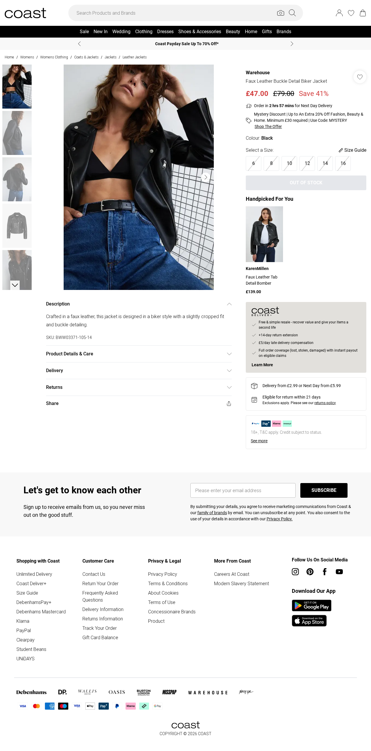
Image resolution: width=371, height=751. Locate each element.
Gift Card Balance (100, 637)
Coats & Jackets (86, 57)
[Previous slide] (79, 43)
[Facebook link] (324, 571)
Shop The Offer (268, 126)
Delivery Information (102, 609)
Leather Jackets (135, 57)
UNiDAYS (25, 658)
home (9, 57)
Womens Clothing (54, 57)
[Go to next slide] (205, 177)
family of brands (212, 512)
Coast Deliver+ (31, 583)
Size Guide (27, 593)
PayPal (23, 630)
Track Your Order (99, 628)
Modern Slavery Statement (241, 583)
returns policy (325, 403)
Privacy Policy (162, 574)
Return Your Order (100, 583)
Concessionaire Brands (172, 612)
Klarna (22, 621)
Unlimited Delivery (34, 574)
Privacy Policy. (280, 519)
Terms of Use (161, 602)
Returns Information (102, 619)
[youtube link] (339, 571)
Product (156, 621)
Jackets (110, 57)
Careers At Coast (231, 574)
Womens (27, 57)
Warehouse (258, 72)
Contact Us (93, 574)
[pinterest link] (310, 571)
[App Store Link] (311, 613)
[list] (139, 177)
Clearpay (25, 640)
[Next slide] (292, 43)
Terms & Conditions (168, 583)
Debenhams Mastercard (41, 612)
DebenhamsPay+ (33, 602)
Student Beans (31, 649)
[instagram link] (295, 571)
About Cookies (163, 593)
